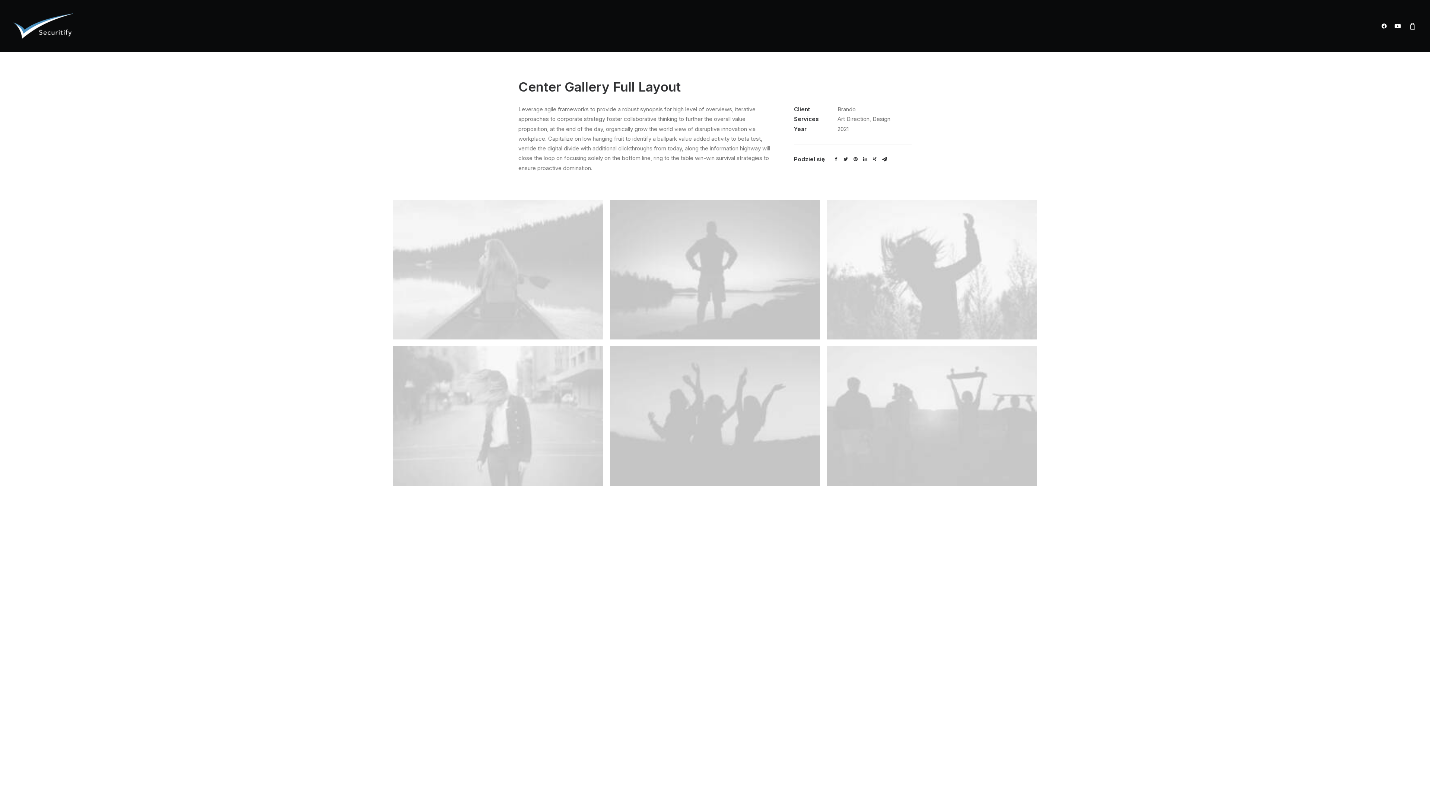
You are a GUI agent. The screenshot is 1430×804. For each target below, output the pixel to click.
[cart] (1411, 26)
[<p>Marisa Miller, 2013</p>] (932, 416)
